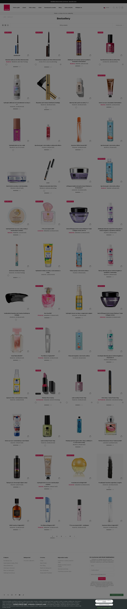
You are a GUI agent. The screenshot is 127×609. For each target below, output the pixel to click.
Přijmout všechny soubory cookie (104, 601)
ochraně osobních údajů (20, 604)
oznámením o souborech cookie (37, 604)
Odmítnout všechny (104, 604)
